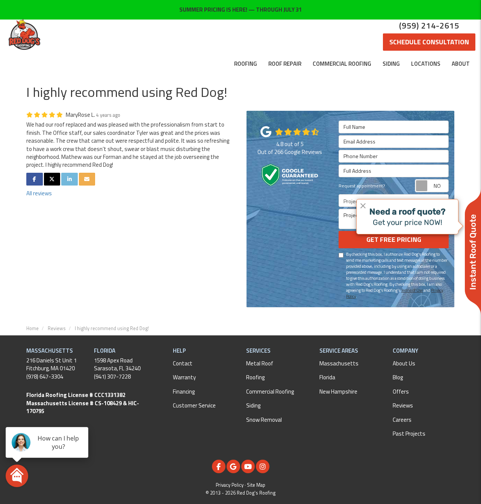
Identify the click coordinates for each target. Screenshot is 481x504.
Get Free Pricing (393, 239)
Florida (327, 377)
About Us (404, 363)
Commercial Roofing (270, 391)
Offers (401, 391)
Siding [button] (391, 63)
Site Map (256, 485)
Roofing (255, 377)
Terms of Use (412, 290)
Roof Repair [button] (284, 63)
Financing (184, 391)
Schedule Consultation (429, 42)
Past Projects (409, 433)
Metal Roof (259, 363)
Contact (182, 363)
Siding (253, 405)
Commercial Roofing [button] (342, 63)
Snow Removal (264, 419)
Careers (402, 419)
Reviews (403, 405)
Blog (398, 377)
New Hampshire (338, 391)
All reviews (39, 193)
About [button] (461, 63)
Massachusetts (338, 363)
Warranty (184, 377)
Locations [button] (425, 63)
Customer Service (194, 405)
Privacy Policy (230, 485)
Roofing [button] (245, 63)
